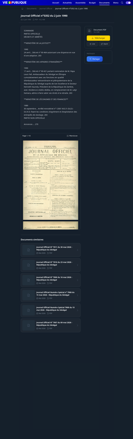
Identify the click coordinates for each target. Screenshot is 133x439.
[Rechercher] (122, 3)
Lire (93, 44)
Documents (32, 8)
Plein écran (73, 136)
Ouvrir (106, 44)
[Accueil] (22, 8)
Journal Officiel (45, 8)
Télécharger (100, 38)
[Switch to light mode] (128, 2)
